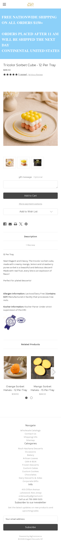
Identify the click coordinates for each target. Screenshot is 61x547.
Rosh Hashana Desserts (30, 448)
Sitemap (30, 440)
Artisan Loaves (30, 458)
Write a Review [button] (35, 74)
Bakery (30, 455)
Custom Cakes (30, 468)
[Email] (10, 224)
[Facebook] (4, 224)
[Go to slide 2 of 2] (31, 398)
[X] (20, 224)
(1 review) (23, 74)
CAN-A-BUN (30, 461)
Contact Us (30, 433)
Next (54, 372)
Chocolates (30, 474)
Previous (4, 372)
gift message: (30, 177)
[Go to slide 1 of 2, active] (26, 398)
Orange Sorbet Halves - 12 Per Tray (15, 388)
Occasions (30, 451)
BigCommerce (36, 536)
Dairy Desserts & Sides (30, 478)
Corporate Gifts (30, 481)
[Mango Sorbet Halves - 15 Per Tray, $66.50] (42, 368)
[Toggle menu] (4, 4)
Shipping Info (30, 437)
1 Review (30, 245)
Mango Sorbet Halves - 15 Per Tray (42, 388)
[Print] (15, 224)
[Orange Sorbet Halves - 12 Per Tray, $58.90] (15, 368)
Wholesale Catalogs (30, 430)
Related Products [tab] (30, 344)
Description (30, 236)
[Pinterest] (26, 224)
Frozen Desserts (30, 465)
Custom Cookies (30, 471)
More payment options (30, 204)
